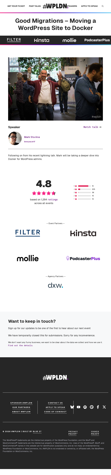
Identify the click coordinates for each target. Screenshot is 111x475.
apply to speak (55, 407)
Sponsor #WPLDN (21, 403)
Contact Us (55, 403)
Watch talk (91, 127)
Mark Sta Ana (32, 137)
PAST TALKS (35, 6)
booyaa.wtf (29, 141)
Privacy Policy (73, 432)
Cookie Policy (95, 432)
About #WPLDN (21, 412)
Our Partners (21, 407)
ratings (53, 199)
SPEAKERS (71, 6)
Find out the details (20, 345)
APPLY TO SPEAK (89, 6)
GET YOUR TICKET (16, 6)
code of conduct (55, 412)
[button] (103, 6)
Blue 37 (37, 431)
